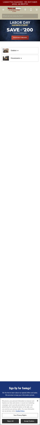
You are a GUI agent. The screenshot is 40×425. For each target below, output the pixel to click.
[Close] (37, 401)
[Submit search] (35, 16)
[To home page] (14, 9)
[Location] (25, 9)
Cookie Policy (20, 411)
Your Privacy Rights (20, 415)
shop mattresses (20, 37)
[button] (3, 9)
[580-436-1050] (31, 9)
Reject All (10, 421)
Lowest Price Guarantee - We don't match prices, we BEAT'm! (20, 3)
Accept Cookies (29, 421)
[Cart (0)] (36, 9)
